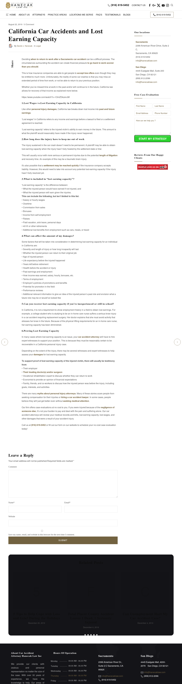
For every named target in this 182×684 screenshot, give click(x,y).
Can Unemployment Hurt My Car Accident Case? (145, 615)
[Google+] (154, 5)
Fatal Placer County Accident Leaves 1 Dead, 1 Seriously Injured (91, 618)
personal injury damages (44, 109)
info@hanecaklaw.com (146, 60)
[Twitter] (159, 5)
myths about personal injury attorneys (56, 393)
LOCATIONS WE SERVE (81, 14)
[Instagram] (167, 5)
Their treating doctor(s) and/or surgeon (42, 372)
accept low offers (85, 73)
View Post (36, 591)
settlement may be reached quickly (61, 165)
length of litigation (108, 155)
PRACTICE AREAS (57, 14)
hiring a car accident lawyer (75, 397)
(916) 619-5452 (38, 424)
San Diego (141, 67)
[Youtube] (163, 5)
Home (13, 14)
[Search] (172, 5)
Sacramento (142, 41)
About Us (24, 14)
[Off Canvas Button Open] (7, 14)
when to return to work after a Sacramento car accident (58, 59)
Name (11, 502)
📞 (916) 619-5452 (162, 14)
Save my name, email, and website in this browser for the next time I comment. (41, 534)
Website (11, 516)
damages (38, 354)
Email (67, 502)
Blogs (126, 14)
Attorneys (38, 14)
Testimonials (113, 14)
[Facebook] (149, 5)
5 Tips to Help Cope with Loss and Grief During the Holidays (36, 615)
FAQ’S (99, 14)
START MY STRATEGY (153, 139)
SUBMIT (62, 540)
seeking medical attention (76, 400)
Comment (12, 467)
